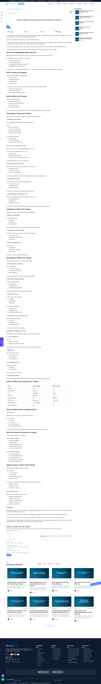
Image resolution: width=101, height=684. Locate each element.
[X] (2, 15)
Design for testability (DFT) (73, 652)
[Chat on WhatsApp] (2, 679)
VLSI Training (22, 331)
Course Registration (57, 650)
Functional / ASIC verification (74, 648)
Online (8, 543)
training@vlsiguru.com (23, 0)
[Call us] (2, 675)
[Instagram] (18, 659)
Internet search (20, 546)
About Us (85, 3)
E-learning (20, 543)
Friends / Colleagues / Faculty (12, 546)
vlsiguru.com (25, 151)
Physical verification (87, 652)
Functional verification (88, 650)
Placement (72, 3)
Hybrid (16, 543)
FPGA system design (88, 654)
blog (11, 9)
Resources (50, 3)
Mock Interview (56, 659)
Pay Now (39, 665)
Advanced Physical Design (89, 661)
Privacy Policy (27, 552)
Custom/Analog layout (72, 662)
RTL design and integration (73, 650)
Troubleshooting (41, 661)
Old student (27, 546)
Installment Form (41, 659)
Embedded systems (87, 657)
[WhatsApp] (2, 21)
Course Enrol (40, 657)
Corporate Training (41, 652)
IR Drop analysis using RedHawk (72, 659)
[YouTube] (12, 659)
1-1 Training (65, 3)
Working (18, 550)
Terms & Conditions (20, 552)
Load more (49, 625)
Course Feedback (56, 657)
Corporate (78, 3)
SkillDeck (60, 680)
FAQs (39, 650)
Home (8, 9)
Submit (8, 555)
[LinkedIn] (7, 659)
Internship (33, 0)
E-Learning (58, 3)
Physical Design (87, 648)
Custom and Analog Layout (73, 654)
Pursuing (8, 550)
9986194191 (13, 0)
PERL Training (86, 659)
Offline (12, 543)
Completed (13, 550)
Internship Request (57, 648)
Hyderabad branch (53, 0)
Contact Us (92, 3)
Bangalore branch (42, 0)
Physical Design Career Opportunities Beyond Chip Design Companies (83, 612)
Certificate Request (56, 654)
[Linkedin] (2, 18)
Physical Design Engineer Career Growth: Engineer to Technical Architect (38, 584)
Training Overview (56, 652)
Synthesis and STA (71, 657)
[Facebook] (2, 12)
